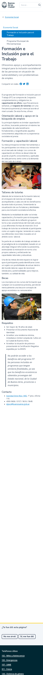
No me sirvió (10, 636)
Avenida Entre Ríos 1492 (16, 396)
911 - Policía (7, 669)
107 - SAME (6, 664)
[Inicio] (8, 5)
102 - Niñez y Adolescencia (13, 655)
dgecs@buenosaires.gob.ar (18, 404)
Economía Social (12, 17)
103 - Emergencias (9, 660)
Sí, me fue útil (27, 636)
